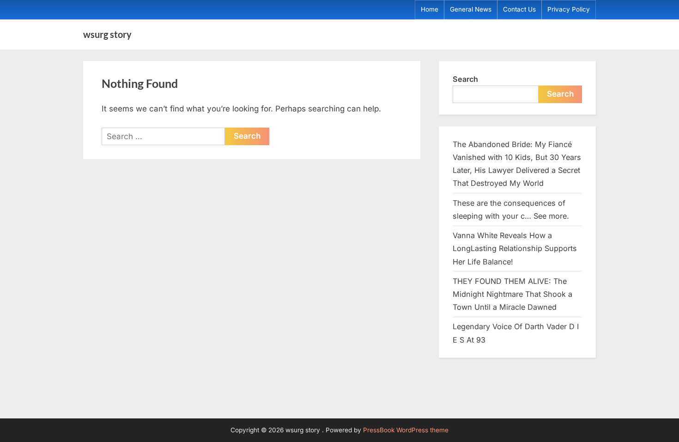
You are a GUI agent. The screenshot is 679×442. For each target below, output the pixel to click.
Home (429, 9)
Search (465, 79)
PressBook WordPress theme (406, 430)
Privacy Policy (568, 9)
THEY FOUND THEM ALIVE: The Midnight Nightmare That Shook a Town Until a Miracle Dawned (512, 294)
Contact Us (519, 9)
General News (470, 9)
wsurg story (107, 34)
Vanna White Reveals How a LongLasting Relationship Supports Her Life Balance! (515, 248)
